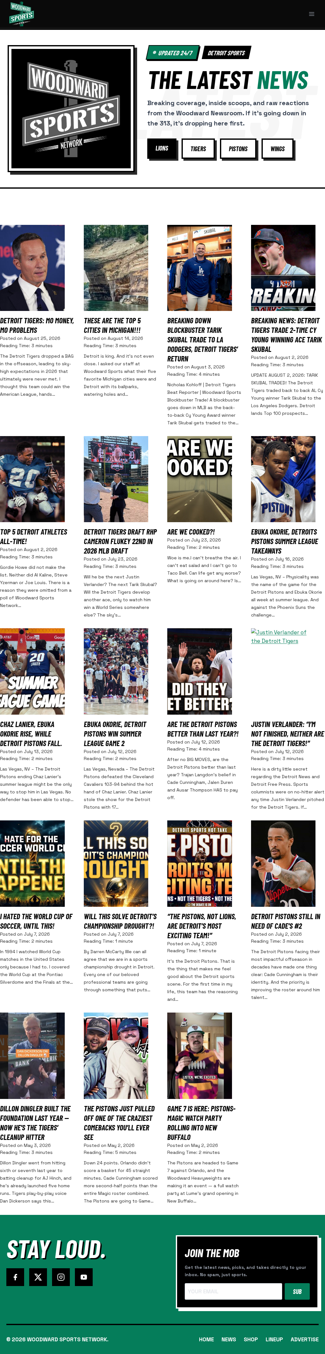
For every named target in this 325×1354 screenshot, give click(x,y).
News (229, 1339)
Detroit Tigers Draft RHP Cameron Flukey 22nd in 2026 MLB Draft (120, 541)
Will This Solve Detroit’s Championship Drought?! (120, 921)
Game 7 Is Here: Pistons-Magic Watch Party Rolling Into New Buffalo (201, 1123)
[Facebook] (15, 1277)
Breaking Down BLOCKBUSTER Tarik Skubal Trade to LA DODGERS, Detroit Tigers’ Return (202, 339)
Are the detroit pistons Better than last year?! (203, 728)
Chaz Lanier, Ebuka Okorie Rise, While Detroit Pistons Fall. (31, 733)
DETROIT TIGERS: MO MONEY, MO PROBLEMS (37, 325)
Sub (297, 1291)
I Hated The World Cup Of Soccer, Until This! (36, 921)
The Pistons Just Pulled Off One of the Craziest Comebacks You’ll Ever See (119, 1123)
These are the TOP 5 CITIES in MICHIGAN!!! (112, 325)
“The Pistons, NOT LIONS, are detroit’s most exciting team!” (201, 926)
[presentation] (32, 268)
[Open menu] (311, 14)
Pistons (238, 148)
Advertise (305, 1339)
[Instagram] (61, 1277)
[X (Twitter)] (38, 1277)
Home (206, 1339)
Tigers (198, 148)
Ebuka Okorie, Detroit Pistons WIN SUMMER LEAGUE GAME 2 (115, 733)
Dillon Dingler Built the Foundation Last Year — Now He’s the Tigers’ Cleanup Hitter (35, 1123)
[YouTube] (84, 1277)
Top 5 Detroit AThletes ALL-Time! (33, 536)
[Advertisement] (162, 203)
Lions (162, 148)
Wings (277, 148)
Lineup (274, 1339)
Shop (251, 1339)
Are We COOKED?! (191, 531)
